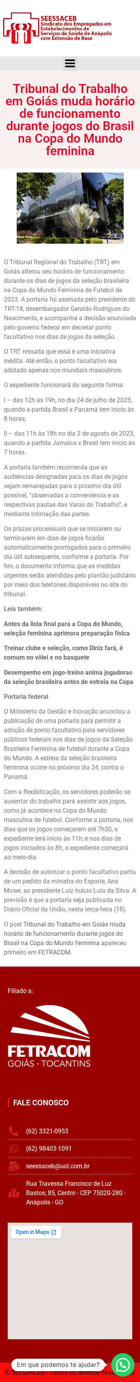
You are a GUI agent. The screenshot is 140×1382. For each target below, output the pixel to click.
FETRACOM (54, 952)
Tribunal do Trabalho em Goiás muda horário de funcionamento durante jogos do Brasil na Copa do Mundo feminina (65, 934)
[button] (123, 1365)
